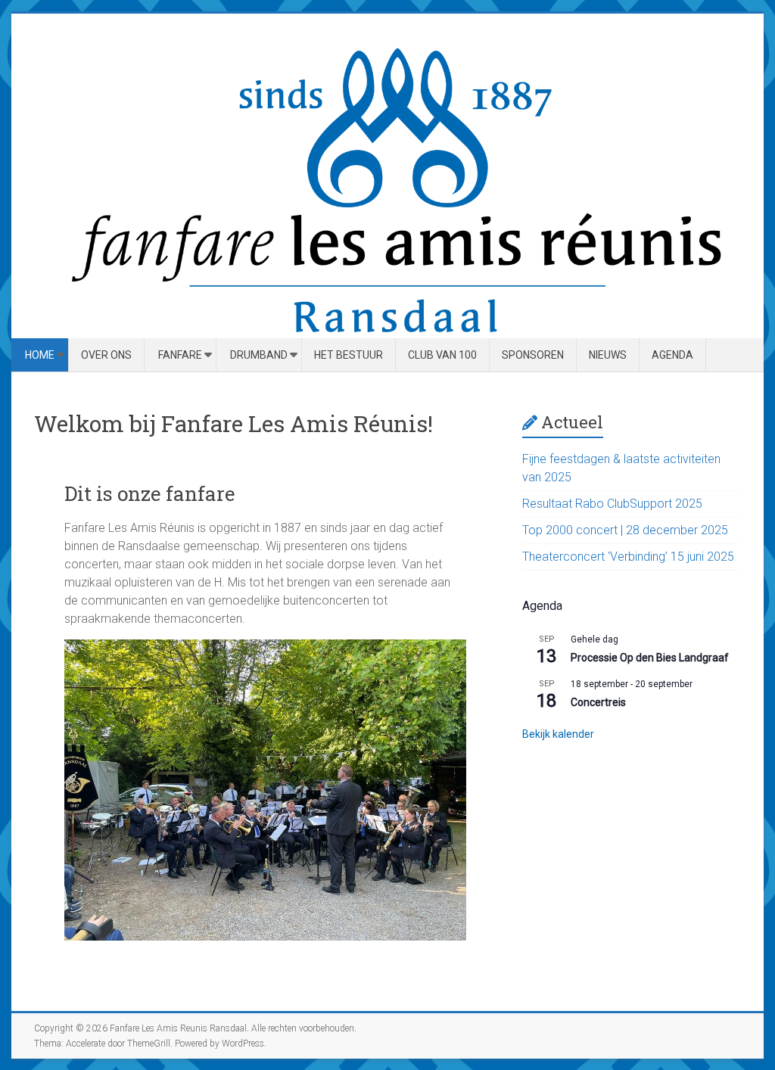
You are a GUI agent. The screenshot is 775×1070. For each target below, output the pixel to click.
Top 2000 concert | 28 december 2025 (625, 530)
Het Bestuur (348, 355)
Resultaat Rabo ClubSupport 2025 (612, 503)
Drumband (259, 355)
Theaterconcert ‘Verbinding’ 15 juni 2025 (628, 556)
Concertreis (598, 702)
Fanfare (180, 355)
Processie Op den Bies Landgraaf (650, 658)
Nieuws (608, 355)
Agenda (672, 355)
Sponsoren (533, 355)
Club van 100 (442, 355)
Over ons (106, 355)
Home (39, 355)
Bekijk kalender (558, 734)
